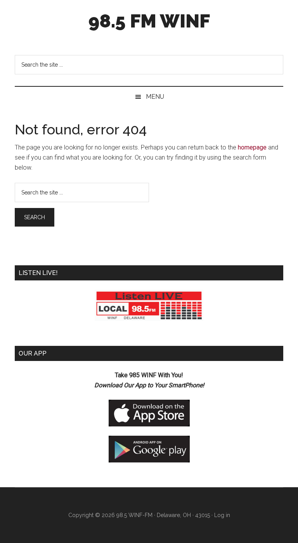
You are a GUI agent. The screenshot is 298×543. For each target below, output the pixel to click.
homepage (252, 147)
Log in (222, 515)
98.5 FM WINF (149, 21)
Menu (155, 96)
